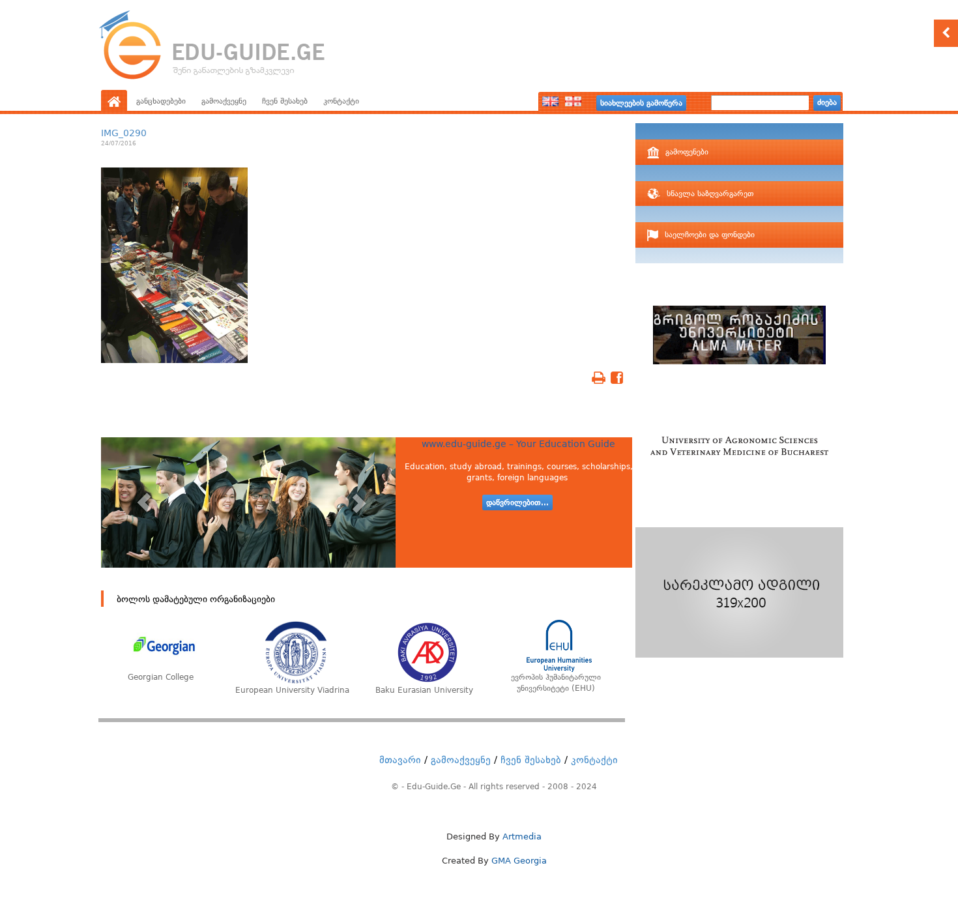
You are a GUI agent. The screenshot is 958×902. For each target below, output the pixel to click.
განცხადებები (161, 101)
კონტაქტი (341, 101)
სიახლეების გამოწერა (641, 103)
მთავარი (400, 760)
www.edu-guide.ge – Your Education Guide (518, 444)
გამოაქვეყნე (223, 101)
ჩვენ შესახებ (285, 101)
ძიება (827, 102)
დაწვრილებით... (517, 502)
